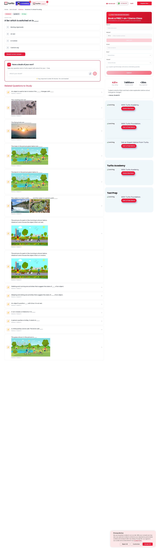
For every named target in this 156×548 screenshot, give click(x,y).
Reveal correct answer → (15, 54)
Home (6, 9)
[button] (52, 27)
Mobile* (108, 32)
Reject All (125, 544)
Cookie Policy (138, 540)
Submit (129, 73)
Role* (107, 52)
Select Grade (112, 63)
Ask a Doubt (13, 9)
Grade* (108, 59)
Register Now (144, 3)
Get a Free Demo (129, 127)
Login (131, 3)
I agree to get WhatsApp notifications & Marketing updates (124, 66)
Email (108, 44)
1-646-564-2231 (111, 3)
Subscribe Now (128, 108)
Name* (108, 24)
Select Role (111, 55)
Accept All (148, 544)
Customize (136, 544)
